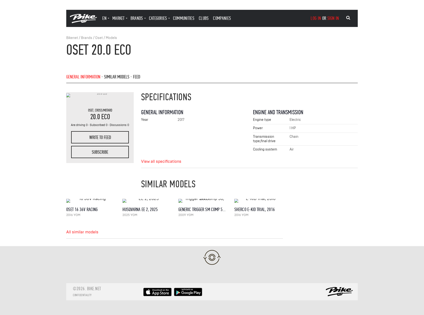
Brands (86, 38)
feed (136, 77)
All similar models (82, 232)
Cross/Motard (103, 110)
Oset (99, 38)
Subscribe (100, 152)
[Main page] (83, 22)
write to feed (100, 137)
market (118, 18)
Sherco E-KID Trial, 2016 (254, 209)
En (104, 18)
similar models (116, 77)
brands (137, 18)
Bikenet (72, 38)
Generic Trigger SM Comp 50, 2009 (206, 209)
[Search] (348, 17)
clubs (204, 18)
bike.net (94, 288)
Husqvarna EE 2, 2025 (140, 209)
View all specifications (161, 162)
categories (158, 18)
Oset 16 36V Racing (82, 209)
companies (222, 18)
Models (111, 38)
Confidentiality (82, 295)
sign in (333, 18)
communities (183, 18)
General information (83, 77)
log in (316, 18)
